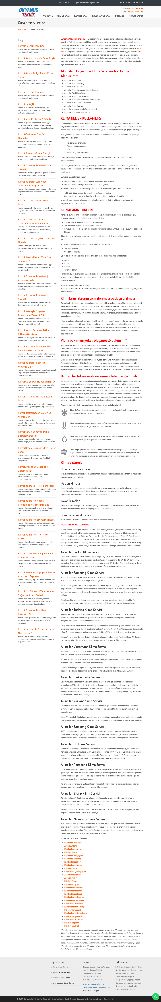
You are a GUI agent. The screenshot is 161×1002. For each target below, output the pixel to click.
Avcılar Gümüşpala (71, 884)
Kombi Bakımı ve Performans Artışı (36, 486)
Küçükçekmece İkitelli (73, 891)
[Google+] (126, 3)
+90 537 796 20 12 (64, 3)
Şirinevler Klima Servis (62, 972)
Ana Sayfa (22, 30)
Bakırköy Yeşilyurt (71, 926)
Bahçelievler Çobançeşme (75, 871)
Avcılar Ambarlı (70, 846)
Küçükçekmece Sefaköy (74, 907)
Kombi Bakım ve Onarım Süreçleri (35, 153)
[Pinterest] (142, 3)
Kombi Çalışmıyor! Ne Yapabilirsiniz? (36, 381)
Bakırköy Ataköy (71, 852)
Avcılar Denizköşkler (72, 875)
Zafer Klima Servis (60, 967)
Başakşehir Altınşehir (72, 843)
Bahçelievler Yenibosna (73, 919)
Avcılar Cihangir (70, 868)
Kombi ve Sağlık (26, 104)
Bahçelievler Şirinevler (73, 916)
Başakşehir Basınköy (72, 859)
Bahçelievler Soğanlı (72, 910)
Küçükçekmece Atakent (74, 849)
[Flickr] (139, 3)
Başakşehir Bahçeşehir (73, 855)
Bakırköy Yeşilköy (71, 923)
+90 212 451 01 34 (135, 12)
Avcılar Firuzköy (70, 878)
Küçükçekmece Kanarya (74, 900)
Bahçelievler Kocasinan (73, 903)
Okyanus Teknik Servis (33, 999)
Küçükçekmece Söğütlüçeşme (76, 913)
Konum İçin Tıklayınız (91, 990)
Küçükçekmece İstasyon (74, 897)
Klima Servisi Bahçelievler (53, 999)
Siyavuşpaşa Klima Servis (63, 983)
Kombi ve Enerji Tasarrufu (31, 46)
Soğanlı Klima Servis (61, 978)
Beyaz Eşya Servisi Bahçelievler (100, 999)
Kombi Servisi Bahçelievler (76, 999)
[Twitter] (121, 3)
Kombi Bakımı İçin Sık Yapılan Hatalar (36, 519)
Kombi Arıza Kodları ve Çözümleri (35, 119)
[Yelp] (134, 3)
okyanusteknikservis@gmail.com (87, 3)
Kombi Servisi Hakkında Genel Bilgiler (37, 58)
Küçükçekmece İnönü (73, 894)
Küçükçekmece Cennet (73, 865)
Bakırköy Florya (70, 881)
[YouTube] (137, 3)
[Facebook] (123, 3)
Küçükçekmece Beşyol (73, 862)
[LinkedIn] (129, 3)
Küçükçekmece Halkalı (73, 887)
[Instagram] (131, 3)
